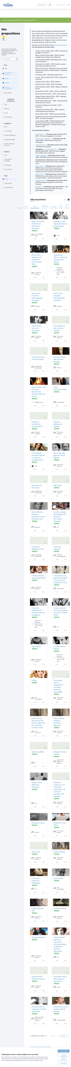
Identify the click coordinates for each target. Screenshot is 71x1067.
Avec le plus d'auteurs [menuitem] (67, 206)
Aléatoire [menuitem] (19, 208)
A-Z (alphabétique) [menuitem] (34, 207)
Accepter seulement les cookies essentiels (64, 1057)
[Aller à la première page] (13, 5)
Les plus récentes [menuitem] (26, 207)
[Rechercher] (49, 5)
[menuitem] (9, 59)
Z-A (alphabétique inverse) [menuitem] (45, 206)
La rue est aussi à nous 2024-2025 (11, 20)
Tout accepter (64, 1051)
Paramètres (63, 1063)
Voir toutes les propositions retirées (40, 1047)
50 (45, 1036)
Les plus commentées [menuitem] (53, 207)
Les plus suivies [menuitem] (61, 206)
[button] (4, 65)
